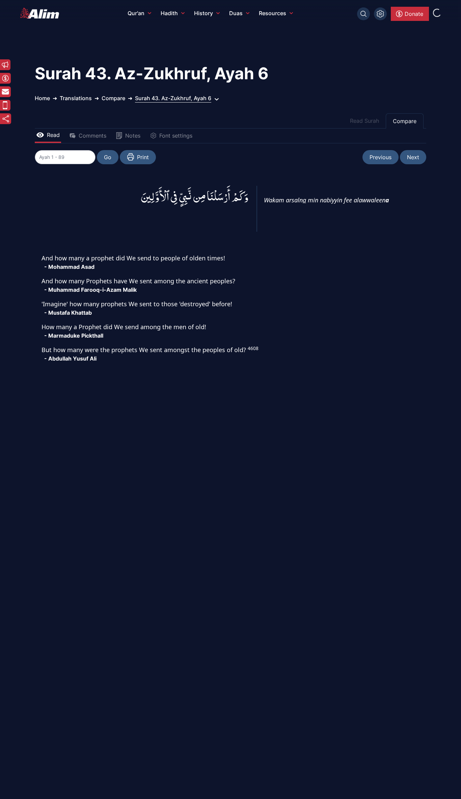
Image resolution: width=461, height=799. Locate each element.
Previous (380, 157)
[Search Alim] (363, 13)
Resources (272, 13)
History (203, 13)
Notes (132, 135)
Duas (236, 13)
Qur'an (136, 13)
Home (42, 98)
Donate (414, 13)
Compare (404, 121)
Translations (76, 98)
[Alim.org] (41, 13)
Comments (92, 135)
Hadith (169, 13)
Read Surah (364, 120)
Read (53, 135)
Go (107, 157)
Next (413, 157)
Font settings (175, 135)
